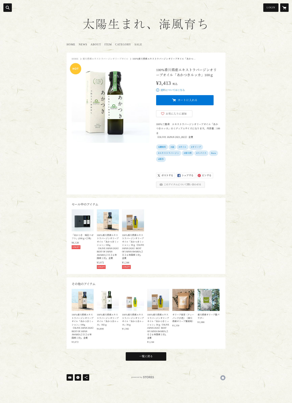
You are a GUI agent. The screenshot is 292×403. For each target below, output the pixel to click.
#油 (172, 147)
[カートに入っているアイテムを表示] (284, 7)
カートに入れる (188, 100)
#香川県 (188, 153)
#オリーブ (196, 147)
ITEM (108, 44)
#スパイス (201, 153)
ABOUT (96, 44)
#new (213, 153)
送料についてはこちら (173, 90)
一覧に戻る (146, 356)
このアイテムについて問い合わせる (182, 184)
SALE (138, 44)
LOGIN (271, 7)
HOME (71, 44)
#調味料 (162, 147)
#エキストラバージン (168, 153)
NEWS (83, 44)
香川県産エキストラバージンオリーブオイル (105, 59)
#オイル (182, 147)
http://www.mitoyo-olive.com (222, 377)
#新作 (161, 159)
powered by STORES (142, 377)
